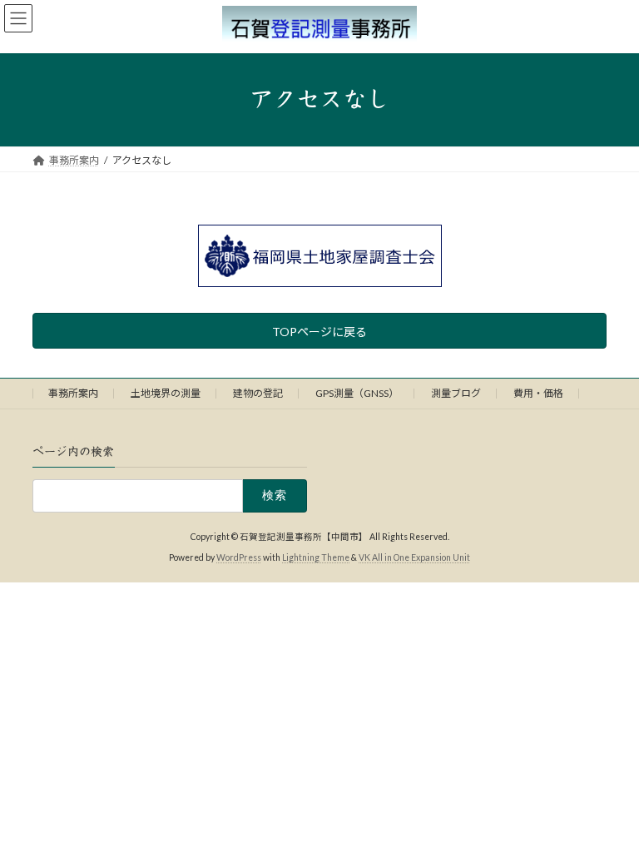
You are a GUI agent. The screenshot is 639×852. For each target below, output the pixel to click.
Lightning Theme (315, 557)
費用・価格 (538, 393)
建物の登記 (258, 393)
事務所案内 (73, 393)
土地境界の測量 (166, 393)
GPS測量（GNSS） (357, 393)
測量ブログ (456, 393)
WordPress (238, 557)
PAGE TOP (608, 809)
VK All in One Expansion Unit (414, 557)
